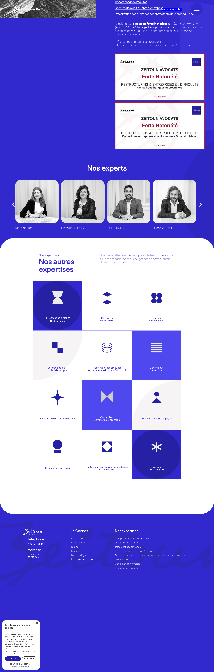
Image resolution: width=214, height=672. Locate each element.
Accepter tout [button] (13, 659)
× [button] (37, 623)
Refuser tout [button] (29, 659)
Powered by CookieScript (21, 667)
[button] (14, 226)
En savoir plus (23, 654)
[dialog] (21, 645)
